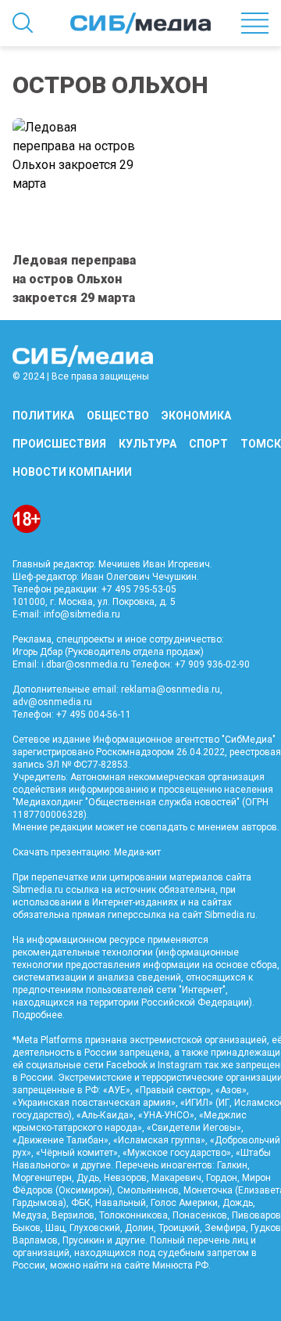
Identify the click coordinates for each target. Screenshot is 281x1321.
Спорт (208, 443)
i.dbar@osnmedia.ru (85, 664)
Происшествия (59, 443)
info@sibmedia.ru (82, 614)
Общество (118, 415)
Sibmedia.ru (230, 914)
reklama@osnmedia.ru (170, 689)
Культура (147, 443)
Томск (260, 443)
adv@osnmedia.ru (52, 701)
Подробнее (37, 1015)
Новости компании (72, 472)
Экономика (196, 415)
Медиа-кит (137, 852)
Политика (43, 415)
